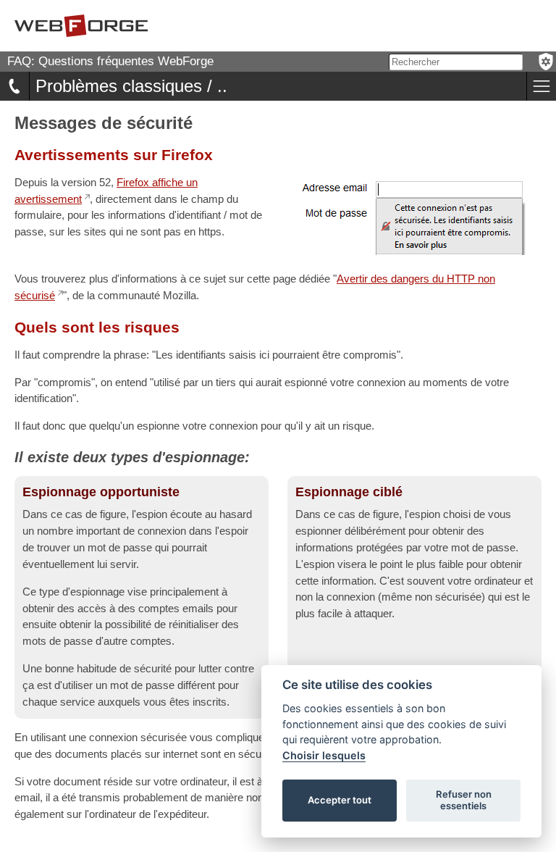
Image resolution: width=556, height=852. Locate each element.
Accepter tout (339, 800)
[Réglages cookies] (546, 61)
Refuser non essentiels (464, 799)
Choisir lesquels (324, 755)
